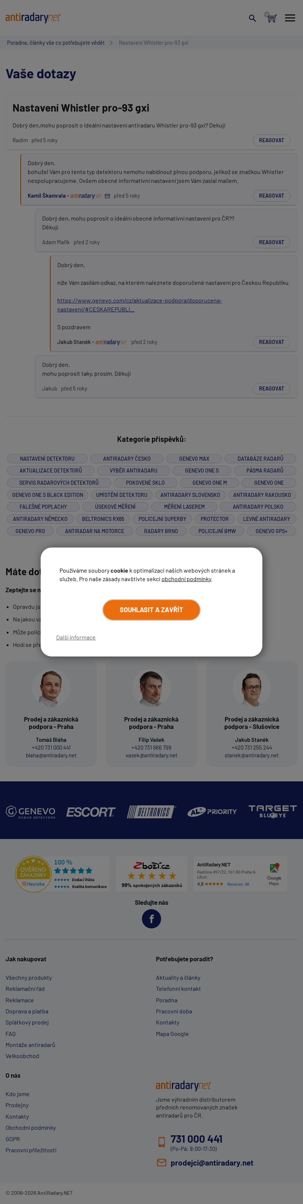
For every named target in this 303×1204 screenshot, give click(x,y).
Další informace (76, 637)
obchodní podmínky (186, 578)
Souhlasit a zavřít (151, 610)
